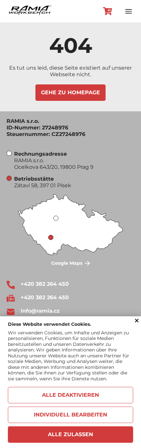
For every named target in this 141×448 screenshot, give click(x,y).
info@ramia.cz (40, 311)
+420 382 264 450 (45, 284)
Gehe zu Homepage (70, 92)
